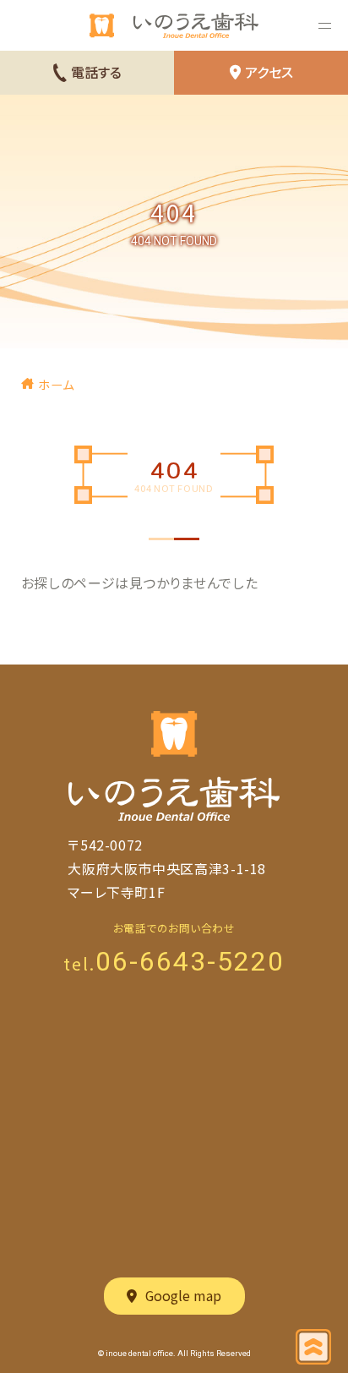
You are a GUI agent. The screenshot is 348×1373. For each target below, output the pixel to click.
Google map (183, 1295)
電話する (96, 72)
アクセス (269, 72)
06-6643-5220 (190, 961)
